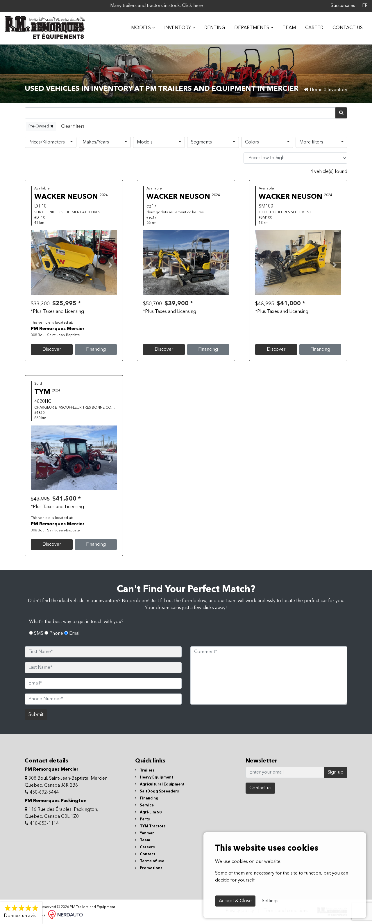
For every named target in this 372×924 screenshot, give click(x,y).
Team (289, 28)
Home (316, 90)
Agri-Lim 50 (150, 812)
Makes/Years (96, 142)
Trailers (147, 770)
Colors (252, 142)
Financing (96, 349)
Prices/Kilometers (46, 142)
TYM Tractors (152, 826)
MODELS (141, 28)
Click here (174, 5)
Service (146, 805)
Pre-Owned (39, 126)
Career (314, 28)
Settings (270, 901)
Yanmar (146, 833)
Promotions (150, 868)
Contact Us (347, 28)
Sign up (336, 772)
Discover (51, 349)
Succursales (343, 5)
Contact (147, 854)
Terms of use (151, 861)
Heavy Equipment (156, 777)
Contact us (260, 788)
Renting (214, 28)
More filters (311, 142)
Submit (35, 714)
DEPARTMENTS (252, 28)
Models (145, 142)
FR (365, 5)
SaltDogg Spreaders (159, 791)
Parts (144, 819)
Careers (147, 847)
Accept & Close (235, 901)
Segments (201, 142)
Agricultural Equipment (162, 784)
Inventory (178, 28)
